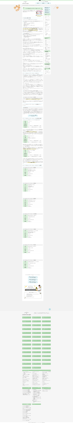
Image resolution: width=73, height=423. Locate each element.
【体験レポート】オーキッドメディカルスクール (47, 19)
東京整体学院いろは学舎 (35, 378)
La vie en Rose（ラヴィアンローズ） (36, 371)
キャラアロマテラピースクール (47, 21)
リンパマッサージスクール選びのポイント (47, 38)
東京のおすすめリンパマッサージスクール (47, 7)
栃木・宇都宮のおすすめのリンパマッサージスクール (46, 329)
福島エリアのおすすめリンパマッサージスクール (27, 329)
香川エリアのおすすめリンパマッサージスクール (46, 356)
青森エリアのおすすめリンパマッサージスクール (36, 321)
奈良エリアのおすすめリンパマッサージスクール (27, 348)
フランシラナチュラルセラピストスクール (47, 31)
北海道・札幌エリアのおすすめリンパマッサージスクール (27, 321)
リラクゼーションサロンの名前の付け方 (37, 393)
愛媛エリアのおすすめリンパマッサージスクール (46, 363)
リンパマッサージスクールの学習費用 (47, 40)
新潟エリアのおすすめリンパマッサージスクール (36, 333)
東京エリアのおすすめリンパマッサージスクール (27, 317)
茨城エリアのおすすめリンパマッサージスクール (36, 329)
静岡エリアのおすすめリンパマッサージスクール (46, 340)
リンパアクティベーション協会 (25, 380)
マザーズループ (24, 382)
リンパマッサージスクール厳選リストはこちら (32, 115)
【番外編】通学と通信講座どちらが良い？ (47, 49)
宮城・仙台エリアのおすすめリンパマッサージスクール (27, 325)
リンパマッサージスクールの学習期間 (47, 42)
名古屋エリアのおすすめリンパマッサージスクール (46, 317)
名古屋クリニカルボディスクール (47, 28)
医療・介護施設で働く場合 (47, 55)
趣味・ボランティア (34, 400)
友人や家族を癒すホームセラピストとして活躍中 (47, 62)
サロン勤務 (46, 57)
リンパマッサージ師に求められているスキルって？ (47, 66)
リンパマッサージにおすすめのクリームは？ (27, 405)
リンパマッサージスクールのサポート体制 (47, 45)
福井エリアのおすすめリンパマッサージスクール (36, 336)
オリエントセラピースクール (35, 383)
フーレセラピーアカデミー (35, 380)
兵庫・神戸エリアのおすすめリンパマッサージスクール (46, 360)
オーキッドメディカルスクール (47, 18)
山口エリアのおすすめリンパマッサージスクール (27, 356)
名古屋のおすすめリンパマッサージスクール (47, 12)
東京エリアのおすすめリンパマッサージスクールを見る (32, 277)
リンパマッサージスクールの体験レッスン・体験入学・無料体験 (47, 47)
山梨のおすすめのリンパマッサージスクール (46, 336)
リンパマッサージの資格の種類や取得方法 (26, 410)
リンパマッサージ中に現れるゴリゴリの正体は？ (27, 413)
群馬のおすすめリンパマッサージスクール (27, 333)
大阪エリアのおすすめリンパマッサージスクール (36, 317)
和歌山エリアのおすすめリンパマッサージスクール (36, 348)
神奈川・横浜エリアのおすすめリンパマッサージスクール (27, 360)
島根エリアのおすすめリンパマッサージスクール (27, 352)
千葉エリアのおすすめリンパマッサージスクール (27, 367)
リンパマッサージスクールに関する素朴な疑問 (47, 64)
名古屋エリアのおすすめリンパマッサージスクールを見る (32, 282)
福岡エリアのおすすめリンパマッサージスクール (27, 363)
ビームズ (23, 383)
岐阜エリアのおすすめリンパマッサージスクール (36, 340)
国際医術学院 (43, 374)
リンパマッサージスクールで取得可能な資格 (47, 44)
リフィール (24, 385)
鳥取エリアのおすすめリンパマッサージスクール (46, 348)
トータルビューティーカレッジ (47, 26)
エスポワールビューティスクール (26, 376)
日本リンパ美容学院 (24, 377)
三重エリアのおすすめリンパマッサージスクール (27, 344)
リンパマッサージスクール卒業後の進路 (47, 51)
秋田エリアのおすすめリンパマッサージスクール (36, 325)
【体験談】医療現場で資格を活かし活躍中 (47, 56)
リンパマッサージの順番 (25, 416)
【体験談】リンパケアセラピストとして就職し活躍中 (47, 58)
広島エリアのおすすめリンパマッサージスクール (46, 352)
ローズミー (34, 372)
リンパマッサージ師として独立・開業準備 (37, 390)
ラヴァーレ (46, 32)
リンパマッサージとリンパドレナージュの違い (47, 71)
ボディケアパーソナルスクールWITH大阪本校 (46, 371)
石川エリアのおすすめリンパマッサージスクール (27, 336)
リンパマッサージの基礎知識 (47, 68)
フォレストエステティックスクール (29, 295)
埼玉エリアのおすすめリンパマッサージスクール (36, 360)
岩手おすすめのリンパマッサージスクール (46, 321)
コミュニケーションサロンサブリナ (36, 377)
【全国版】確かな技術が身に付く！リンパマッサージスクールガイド (46, 0)
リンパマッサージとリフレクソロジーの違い (27, 415)
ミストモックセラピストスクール (36, 374)
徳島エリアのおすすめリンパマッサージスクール (36, 356)
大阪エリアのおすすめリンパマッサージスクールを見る (32, 279)
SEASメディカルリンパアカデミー (47, 23)
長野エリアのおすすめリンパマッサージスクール (27, 340)
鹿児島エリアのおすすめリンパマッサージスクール (36, 367)
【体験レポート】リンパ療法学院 (47, 34)
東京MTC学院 (46, 25)
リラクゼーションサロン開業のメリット (37, 392)
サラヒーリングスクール (25, 379)
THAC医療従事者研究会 (47, 24)
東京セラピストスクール (35, 375)
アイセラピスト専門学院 (44, 372)
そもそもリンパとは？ (47, 70)
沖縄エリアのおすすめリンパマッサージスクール (36, 363)
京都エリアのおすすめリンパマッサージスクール (46, 344)
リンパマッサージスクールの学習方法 (47, 41)
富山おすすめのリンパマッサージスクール (46, 333)
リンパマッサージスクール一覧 (47, 14)
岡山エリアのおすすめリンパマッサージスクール (36, 352)
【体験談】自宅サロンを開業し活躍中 (47, 54)
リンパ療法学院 (46, 33)
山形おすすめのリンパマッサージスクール (46, 325)
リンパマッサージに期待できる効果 (47, 73)
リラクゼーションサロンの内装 (36, 395)
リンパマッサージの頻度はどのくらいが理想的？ (27, 407)
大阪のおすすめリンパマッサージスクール (47, 10)
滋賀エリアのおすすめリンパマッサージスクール (36, 344)
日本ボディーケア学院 (47, 29)
